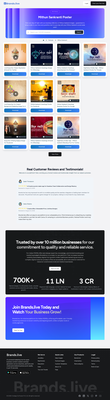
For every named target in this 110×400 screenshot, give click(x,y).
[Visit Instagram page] (93, 396)
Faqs (56, 369)
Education (41, 364)
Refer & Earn (95, 367)
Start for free (55, 268)
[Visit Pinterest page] (97, 396)
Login (86, 3)
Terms (93, 364)
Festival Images (60, 361)
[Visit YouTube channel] (101, 396)
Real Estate (41, 361)
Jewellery (40, 358)
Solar (39, 367)
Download (15, 74)
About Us (58, 367)
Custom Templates (61, 364)
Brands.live (14, 355)
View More (55, 154)
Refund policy (95, 361)
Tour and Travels (43, 369)
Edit (11, 57)
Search (79, 32)
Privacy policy (95, 358)
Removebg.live (78, 364)
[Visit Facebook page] (81, 396)
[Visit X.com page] (89, 396)
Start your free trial (98, 3)
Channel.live (78, 361)
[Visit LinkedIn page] (85, 396)
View (18, 57)
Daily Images (59, 358)
